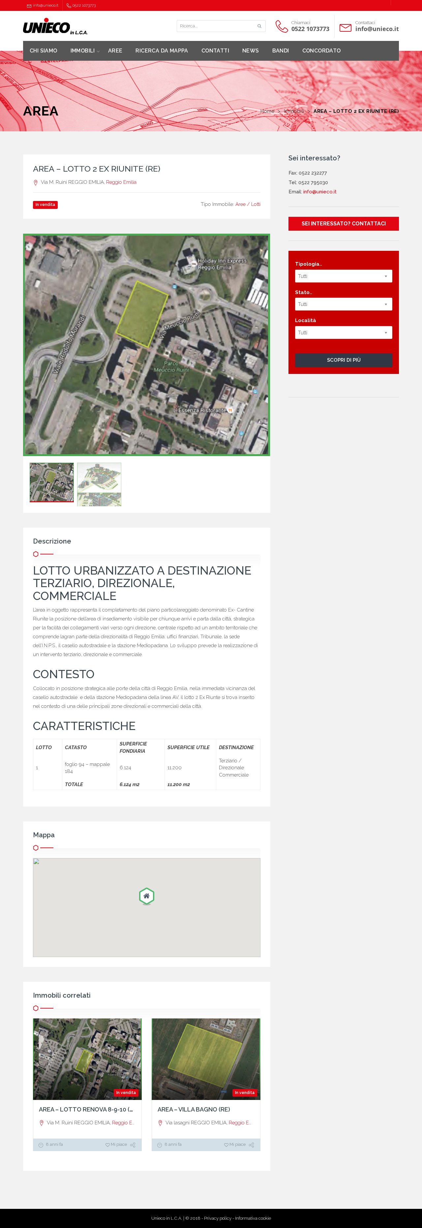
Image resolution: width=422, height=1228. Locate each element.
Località (305, 320)
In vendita (126, 1092)
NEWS (250, 51)
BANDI (280, 51)
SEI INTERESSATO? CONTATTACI (344, 223)
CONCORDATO (321, 51)
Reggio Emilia (121, 182)
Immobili (294, 111)
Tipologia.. (308, 264)
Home (267, 111)
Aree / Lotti (247, 204)
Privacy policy (217, 1218)
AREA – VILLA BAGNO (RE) (194, 1109)
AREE (115, 51)
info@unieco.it (45, 5)
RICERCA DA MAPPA (162, 51)
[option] (146, 345)
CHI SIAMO (43, 51)
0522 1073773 (84, 5)
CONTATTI (215, 51)
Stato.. (303, 292)
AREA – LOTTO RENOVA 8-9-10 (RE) (89, 1109)
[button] (146, 897)
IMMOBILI (83, 51)
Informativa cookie (253, 1218)
